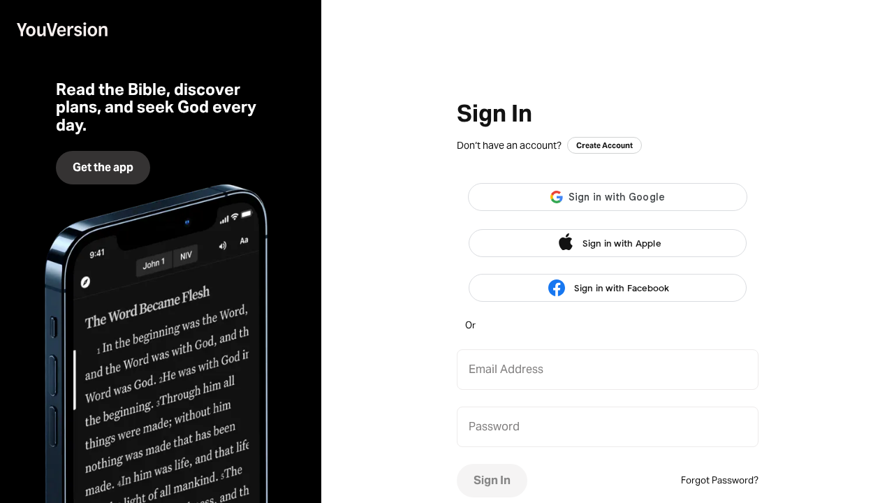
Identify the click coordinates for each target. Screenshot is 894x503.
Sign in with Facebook (621, 288)
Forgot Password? (720, 480)
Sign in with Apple (621, 243)
